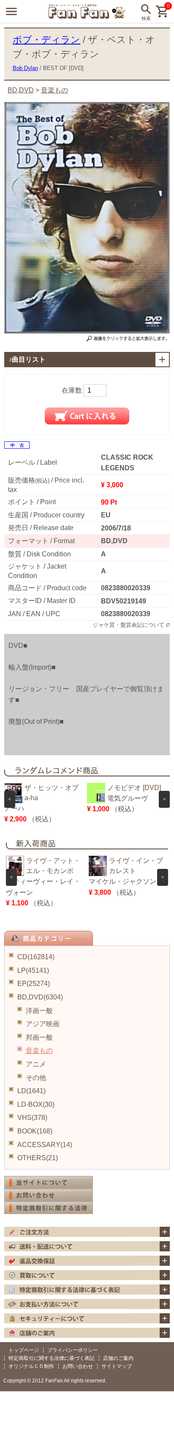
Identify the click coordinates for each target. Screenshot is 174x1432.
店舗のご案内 (118, 1358)
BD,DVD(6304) (40, 997)
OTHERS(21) (37, 1157)
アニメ (36, 1064)
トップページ (23, 1350)
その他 (36, 1077)
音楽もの (39, 1050)
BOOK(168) (34, 1131)
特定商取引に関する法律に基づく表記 (51, 1358)
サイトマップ (116, 1366)
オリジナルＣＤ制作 (31, 1366)
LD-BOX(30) (35, 1104)
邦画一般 (39, 1037)
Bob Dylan (25, 68)
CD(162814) (35, 956)
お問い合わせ (78, 1366)
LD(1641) (31, 1090)
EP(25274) (33, 983)
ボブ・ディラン (46, 39)
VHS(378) (32, 1117)
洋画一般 (39, 1010)
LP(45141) (33, 970)
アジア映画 (43, 1023)
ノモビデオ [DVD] (134, 787)
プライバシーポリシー (72, 1350)
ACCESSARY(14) (44, 1144)
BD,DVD (21, 90)
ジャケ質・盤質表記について (128, 625)
